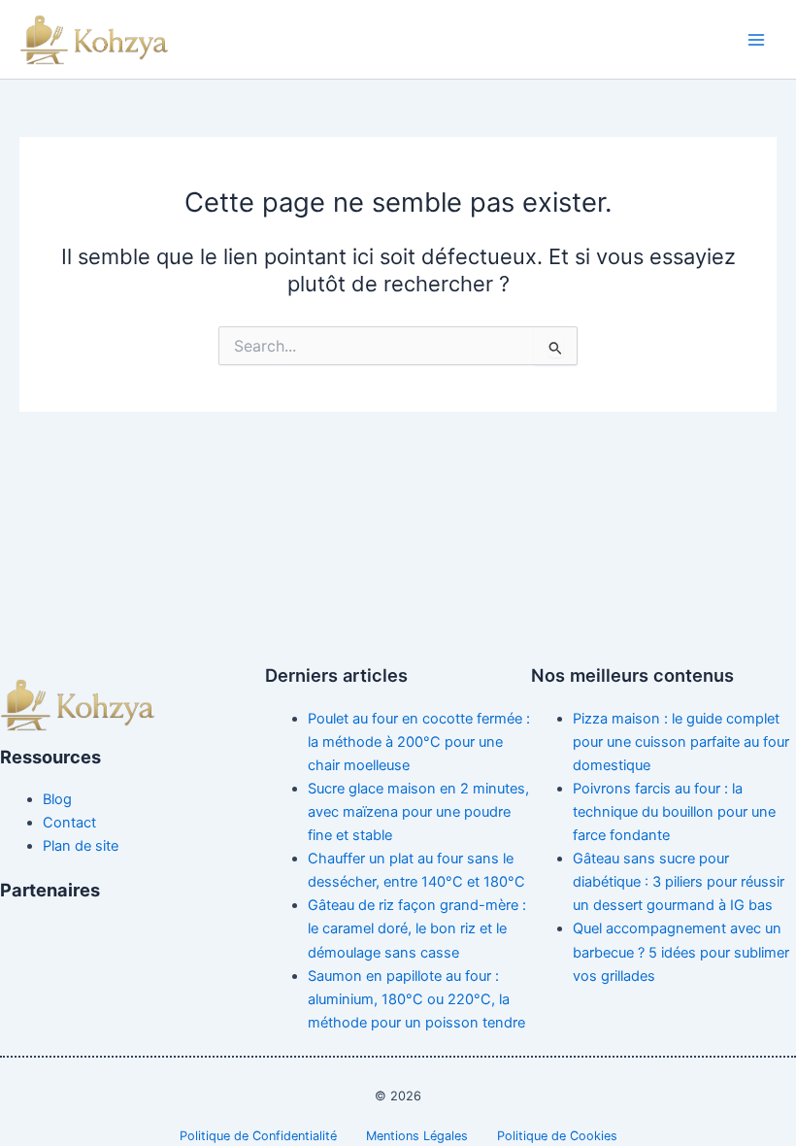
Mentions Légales (417, 1136)
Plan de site (80, 846)
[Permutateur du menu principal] (756, 39)
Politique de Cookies (557, 1136)
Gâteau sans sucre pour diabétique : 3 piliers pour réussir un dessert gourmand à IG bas (678, 882)
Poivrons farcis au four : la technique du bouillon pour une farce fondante (674, 812)
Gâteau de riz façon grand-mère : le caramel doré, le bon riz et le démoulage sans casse (417, 928)
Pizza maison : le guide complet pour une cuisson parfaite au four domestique (681, 742)
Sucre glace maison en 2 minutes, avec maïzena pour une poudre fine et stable (418, 812)
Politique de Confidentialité (258, 1136)
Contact (69, 822)
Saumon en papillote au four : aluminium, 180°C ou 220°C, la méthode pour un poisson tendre (416, 999)
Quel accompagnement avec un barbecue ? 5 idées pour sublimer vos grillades (681, 952)
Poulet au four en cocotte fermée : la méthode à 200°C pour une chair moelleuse (419, 742)
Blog (57, 799)
